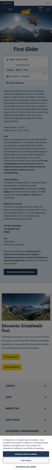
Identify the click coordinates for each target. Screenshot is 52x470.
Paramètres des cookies (26, 467)
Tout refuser (26, 460)
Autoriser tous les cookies (26, 454)
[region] (26, 453)
